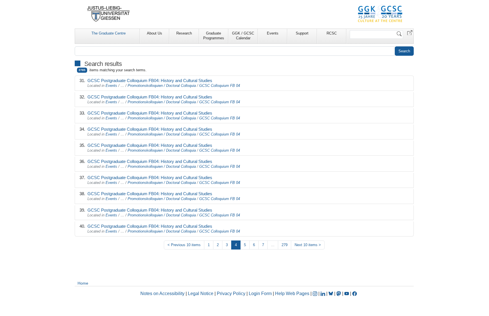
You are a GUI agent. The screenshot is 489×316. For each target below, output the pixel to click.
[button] (409, 32)
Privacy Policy (231, 293)
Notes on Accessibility (163, 293)
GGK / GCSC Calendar (243, 35)
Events (272, 33)
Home (83, 283)
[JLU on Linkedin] (323, 293)
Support (302, 33)
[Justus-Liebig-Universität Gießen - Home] (108, 13)
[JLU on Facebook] (354, 293)
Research (184, 33)
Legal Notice (200, 293)
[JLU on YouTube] (347, 293)
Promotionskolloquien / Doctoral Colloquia (162, 85)
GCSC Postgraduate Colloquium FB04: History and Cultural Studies (149, 80)
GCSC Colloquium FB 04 (219, 85)
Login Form (260, 293)
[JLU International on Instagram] (315, 293)
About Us (154, 33)
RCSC (332, 33)
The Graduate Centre (108, 33)
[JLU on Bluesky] (331, 293)
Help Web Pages (292, 293)
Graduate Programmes (213, 35)
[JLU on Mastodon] (339, 293)
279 (285, 245)
